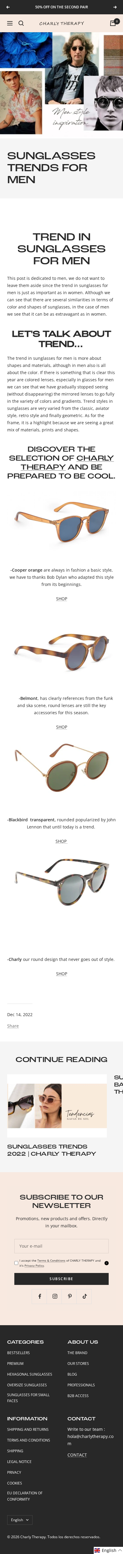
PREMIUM (15, 1363)
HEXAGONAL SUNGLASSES (29, 1374)
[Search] (21, 23)
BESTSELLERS (18, 1352)
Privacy (14, 1472)
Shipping (15, 1450)
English (17, 1519)
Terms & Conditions (51, 1260)
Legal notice (19, 1461)
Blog (72, 1374)
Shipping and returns (28, 1429)
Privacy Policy (34, 1265)
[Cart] (113, 23)
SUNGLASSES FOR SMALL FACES (28, 1398)
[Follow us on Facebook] (40, 1296)
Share (13, 1026)
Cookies (14, 1483)
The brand (77, 1352)
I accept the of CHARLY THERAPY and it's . (60, 1263)
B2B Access (78, 1395)
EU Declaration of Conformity (24, 1496)
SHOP (61, 598)
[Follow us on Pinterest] (69, 1296)
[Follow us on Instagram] (54, 1296)
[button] (108, 1550)
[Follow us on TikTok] (84, 1296)
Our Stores (78, 1363)
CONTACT (77, 1455)
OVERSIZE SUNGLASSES (27, 1385)
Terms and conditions (28, 1440)
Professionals (81, 1385)
